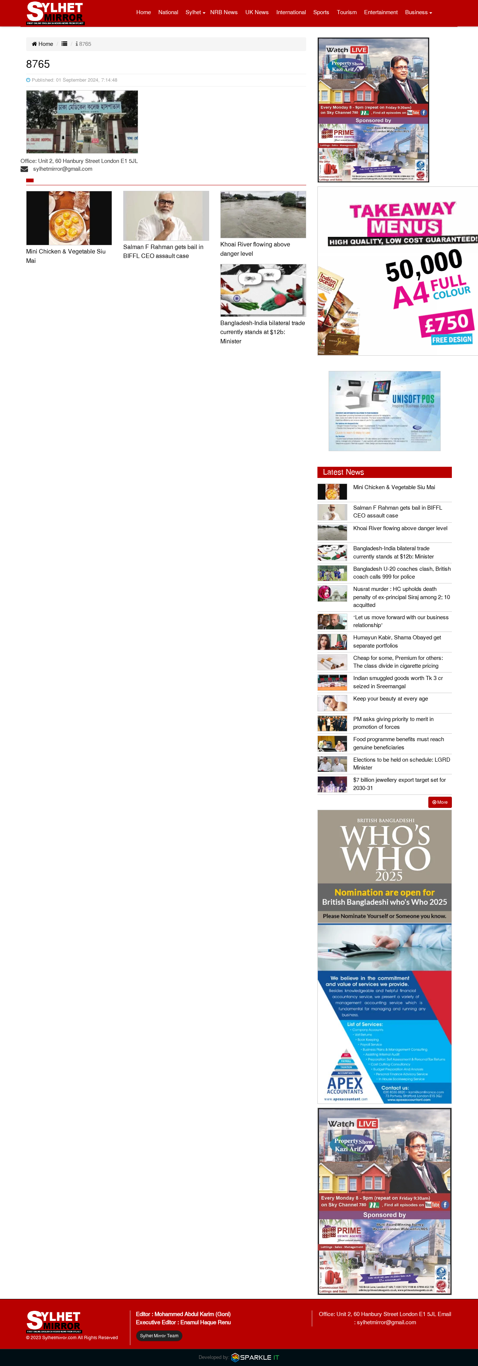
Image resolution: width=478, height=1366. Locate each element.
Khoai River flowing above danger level (400, 528)
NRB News (224, 12)
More (442, 802)
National (168, 12)
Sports (321, 12)
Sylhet (193, 12)
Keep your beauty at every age (390, 698)
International (291, 12)
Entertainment (381, 12)
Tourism (347, 12)
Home (143, 12)
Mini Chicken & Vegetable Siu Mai (394, 487)
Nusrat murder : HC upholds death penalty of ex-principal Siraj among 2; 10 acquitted (401, 597)
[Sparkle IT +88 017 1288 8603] (255, 1357)
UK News (257, 12)
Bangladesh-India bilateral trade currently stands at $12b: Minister (262, 332)
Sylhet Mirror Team (159, 1335)
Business (416, 12)
